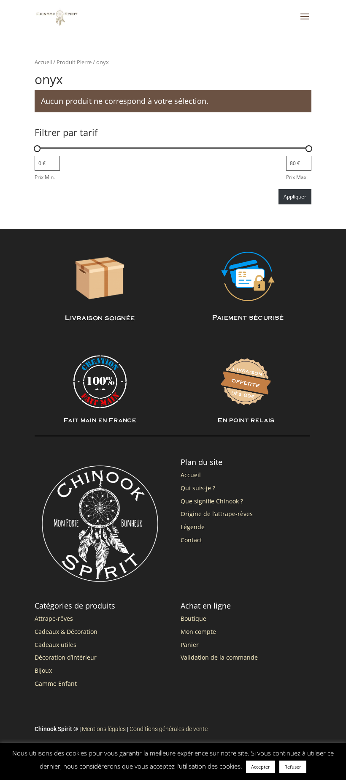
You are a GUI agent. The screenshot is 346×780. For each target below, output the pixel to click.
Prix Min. (45, 177)
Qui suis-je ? (198, 488)
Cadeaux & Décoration (66, 632)
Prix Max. (297, 177)
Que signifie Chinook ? (212, 501)
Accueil (43, 62)
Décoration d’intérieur (66, 657)
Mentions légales (104, 729)
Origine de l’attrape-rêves (217, 514)
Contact (191, 540)
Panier (190, 645)
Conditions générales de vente (169, 729)
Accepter (260, 767)
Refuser (292, 767)
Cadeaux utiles (55, 645)
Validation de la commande (219, 657)
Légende (193, 527)
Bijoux (43, 670)
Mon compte (198, 632)
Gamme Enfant (56, 683)
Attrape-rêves (54, 618)
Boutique (193, 618)
